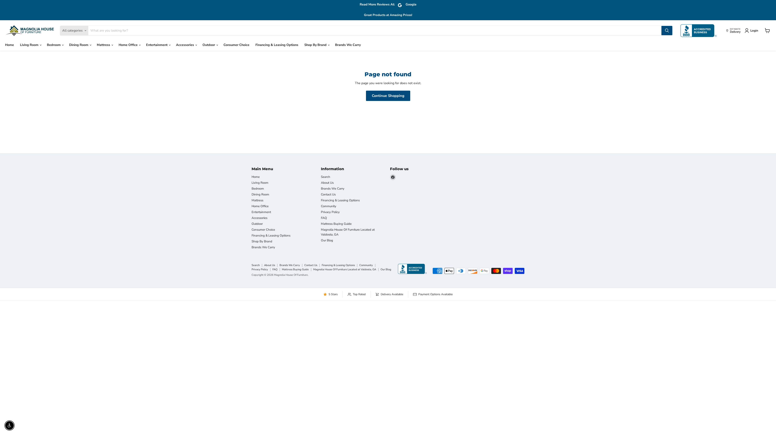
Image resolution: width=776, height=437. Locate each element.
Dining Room (79, 45)
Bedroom (54, 45)
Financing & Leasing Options (276, 45)
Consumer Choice (236, 45)
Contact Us (328, 194)
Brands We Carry (348, 45)
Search (325, 177)
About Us (327, 183)
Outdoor (209, 45)
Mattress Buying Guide (336, 224)
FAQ (324, 218)
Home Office (128, 45)
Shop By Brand (315, 45)
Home (9, 45)
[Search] (666, 30)
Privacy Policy (330, 212)
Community (328, 206)
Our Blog (327, 240)
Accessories (185, 45)
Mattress (104, 45)
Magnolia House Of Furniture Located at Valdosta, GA (344, 269)
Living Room (29, 45)
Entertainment (157, 45)
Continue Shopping (388, 95)
